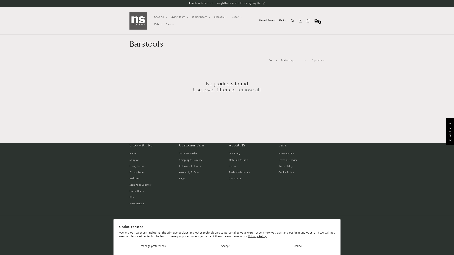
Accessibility (285, 166)
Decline (297, 246)
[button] (160, 17)
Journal (233, 166)
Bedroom (134, 178)
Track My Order (188, 153)
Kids (131, 197)
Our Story (234, 153)
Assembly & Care (189, 172)
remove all (249, 90)
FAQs (182, 178)
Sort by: (273, 60)
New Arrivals (136, 203)
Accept (225, 246)
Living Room (136, 166)
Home (132, 153)
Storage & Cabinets (140, 184)
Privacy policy (286, 153)
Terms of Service (288, 160)
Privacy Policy (257, 236)
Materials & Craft (238, 160)
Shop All (134, 160)
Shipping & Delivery (190, 160)
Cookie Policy (286, 172)
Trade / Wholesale (239, 172)
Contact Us (235, 178)
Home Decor (136, 191)
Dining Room (137, 172)
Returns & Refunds (190, 166)
